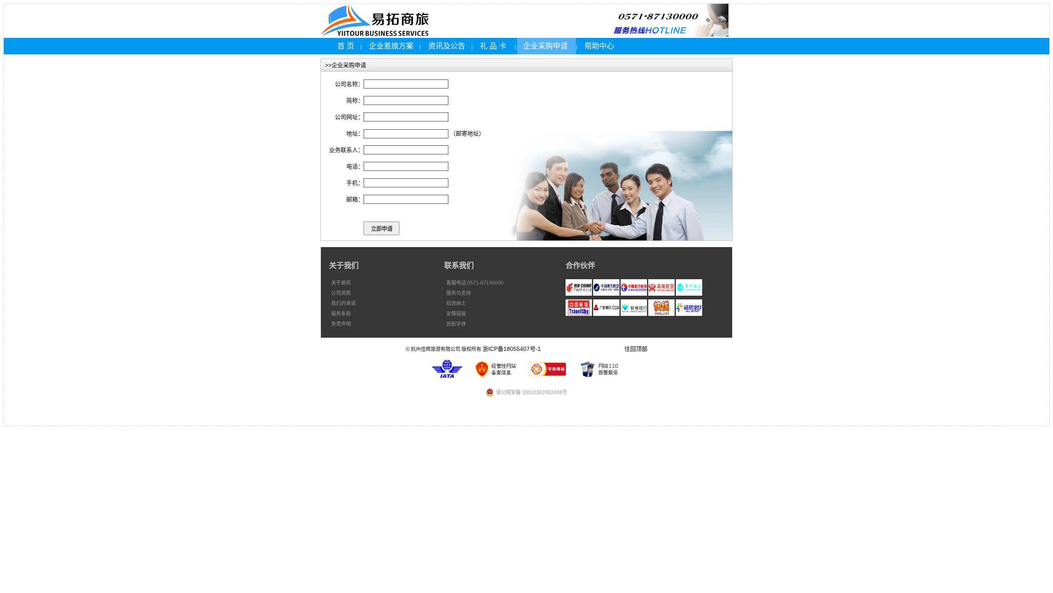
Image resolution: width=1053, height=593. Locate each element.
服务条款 (341, 314)
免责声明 (341, 324)
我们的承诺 (343, 303)
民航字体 (456, 324)
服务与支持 (458, 293)
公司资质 (341, 293)
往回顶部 (635, 349)
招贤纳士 (456, 303)
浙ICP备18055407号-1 (511, 349)
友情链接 (456, 314)
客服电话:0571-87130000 (474, 283)
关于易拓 (341, 283)
